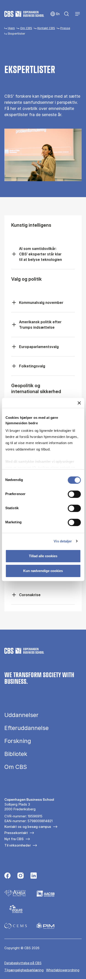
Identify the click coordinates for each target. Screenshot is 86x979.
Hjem (11, 28)
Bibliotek (15, 754)
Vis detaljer (63, 541)
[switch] (74, 494)
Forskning (17, 741)
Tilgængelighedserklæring (24, 970)
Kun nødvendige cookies (43, 571)
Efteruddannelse (26, 728)
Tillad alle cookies (43, 556)
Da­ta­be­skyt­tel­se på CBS (23, 963)
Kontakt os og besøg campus (27, 826)
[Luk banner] (79, 402)
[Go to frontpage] (24, 14)
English (55, 14)
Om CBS (26, 28)
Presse (65, 28)
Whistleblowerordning (62, 970)
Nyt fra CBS (14, 839)
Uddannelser (21, 715)
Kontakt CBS (46, 28)
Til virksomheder (17, 845)
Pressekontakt (16, 833)
